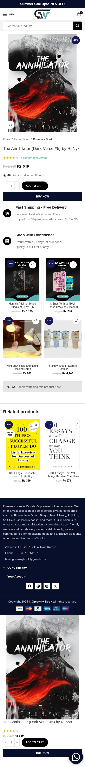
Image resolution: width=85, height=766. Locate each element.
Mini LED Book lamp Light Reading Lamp (22, 367)
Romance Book (42, 139)
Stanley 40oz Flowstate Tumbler (63, 367)
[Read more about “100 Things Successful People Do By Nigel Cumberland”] (35, 424)
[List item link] (30, 553)
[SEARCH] (77, 26)
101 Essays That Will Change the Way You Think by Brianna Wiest (62, 476)
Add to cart (35, 185)
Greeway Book (42, 601)
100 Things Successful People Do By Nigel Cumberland (22, 476)
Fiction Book (22, 139)
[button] (32, 264)
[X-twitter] (55, 586)
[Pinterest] (38, 586)
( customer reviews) (33, 157)
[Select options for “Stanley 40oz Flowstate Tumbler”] (76, 320)
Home (7, 139)
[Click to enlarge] (10, 125)
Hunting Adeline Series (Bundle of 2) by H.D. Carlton (22, 306)
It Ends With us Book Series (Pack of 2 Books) (63, 305)
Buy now (42, 196)
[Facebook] (29, 586)
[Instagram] (47, 586)
